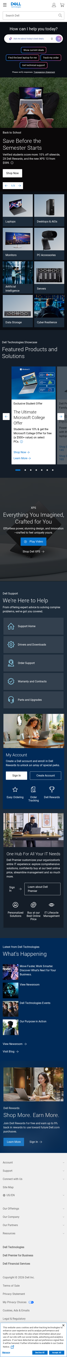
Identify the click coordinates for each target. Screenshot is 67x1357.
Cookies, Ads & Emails (16, 1310)
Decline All (39, 1352)
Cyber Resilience (47, 322)
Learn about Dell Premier (38, 889)
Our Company (11, 1216)
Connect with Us (12, 1179)
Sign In (16, 775)
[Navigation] (5, 5)
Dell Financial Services (16, 1263)
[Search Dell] (60, 15)
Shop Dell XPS (31, 551)
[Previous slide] (6, 185)
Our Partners (10, 1225)
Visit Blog (8, 1051)
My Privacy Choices (15, 1302)
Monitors (10, 255)
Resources (9, 1233)
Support (7, 1170)
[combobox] (33, 15)
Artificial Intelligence (12, 288)
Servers (41, 288)
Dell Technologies (13, 1247)
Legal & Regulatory (14, 1318)
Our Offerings (11, 1208)
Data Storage (13, 322)
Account (8, 1162)
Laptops (10, 221)
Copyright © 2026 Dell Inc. (19, 1277)
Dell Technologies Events (35, 1003)
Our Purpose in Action (33, 1021)
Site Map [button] (8, 1187)
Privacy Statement (14, 1294)
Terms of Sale (11, 1285)
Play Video (36, 541)
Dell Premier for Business (18, 1255)
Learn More (20, 458)
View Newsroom (30, 984)
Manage (6, 1352)
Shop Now (12, 173)
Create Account (45, 775)
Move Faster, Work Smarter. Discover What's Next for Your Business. (38, 970)
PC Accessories (46, 255)
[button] (54, 5)
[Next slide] (19, 185)
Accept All (56, 1352)
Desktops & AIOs (47, 221)
